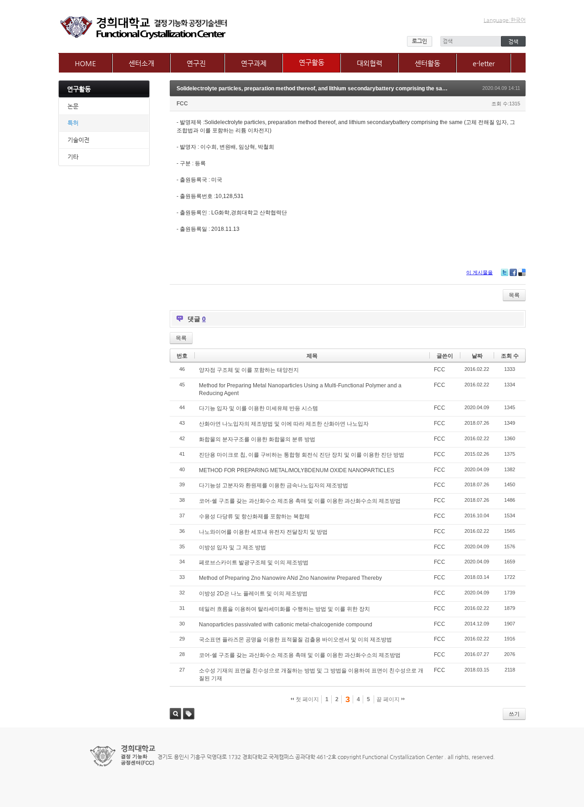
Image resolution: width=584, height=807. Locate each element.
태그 (188, 713)
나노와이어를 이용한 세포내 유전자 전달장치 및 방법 (263, 532)
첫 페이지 (306, 699)
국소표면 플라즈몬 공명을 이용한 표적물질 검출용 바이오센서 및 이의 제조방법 (295, 639)
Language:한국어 (505, 20)
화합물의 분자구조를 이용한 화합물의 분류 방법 (257, 439)
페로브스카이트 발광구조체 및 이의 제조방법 (253, 562)
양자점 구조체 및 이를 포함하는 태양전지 (249, 370)
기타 (73, 156)
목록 (514, 295)
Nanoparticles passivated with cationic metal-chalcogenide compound (285, 624)
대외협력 (369, 63)
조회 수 (510, 356)
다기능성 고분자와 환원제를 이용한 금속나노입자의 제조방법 (273, 485)
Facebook (513, 272)
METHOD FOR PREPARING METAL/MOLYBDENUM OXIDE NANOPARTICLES (296, 470)
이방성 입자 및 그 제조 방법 (232, 547)
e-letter (484, 63)
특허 (73, 123)
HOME (85, 63)
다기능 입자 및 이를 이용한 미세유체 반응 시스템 (258, 408)
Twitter (504, 272)
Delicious (522, 272)
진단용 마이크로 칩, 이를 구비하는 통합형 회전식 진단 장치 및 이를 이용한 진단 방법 (301, 455)
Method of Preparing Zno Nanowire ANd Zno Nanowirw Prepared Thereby (290, 578)
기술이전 (78, 139)
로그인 (419, 41)
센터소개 (141, 63)
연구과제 (253, 63)
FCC (182, 103)
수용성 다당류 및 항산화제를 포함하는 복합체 (254, 516)
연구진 (196, 63)
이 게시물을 (479, 272)
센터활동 (427, 63)
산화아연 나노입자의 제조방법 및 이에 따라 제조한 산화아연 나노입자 (284, 424)
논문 (73, 106)
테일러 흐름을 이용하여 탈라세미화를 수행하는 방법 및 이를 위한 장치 (284, 609)
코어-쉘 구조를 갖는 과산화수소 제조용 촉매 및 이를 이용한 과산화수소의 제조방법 (300, 501)
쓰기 (514, 714)
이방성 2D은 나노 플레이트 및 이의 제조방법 (253, 593)
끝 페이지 (388, 699)
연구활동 (311, 62)
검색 (175, 713)
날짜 (477, 356)
